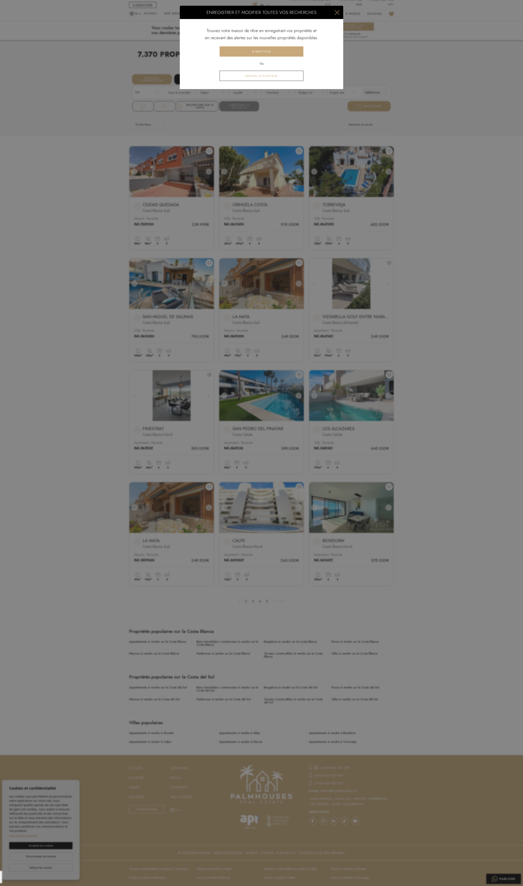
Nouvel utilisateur (262, 76)
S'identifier (261, 52)
